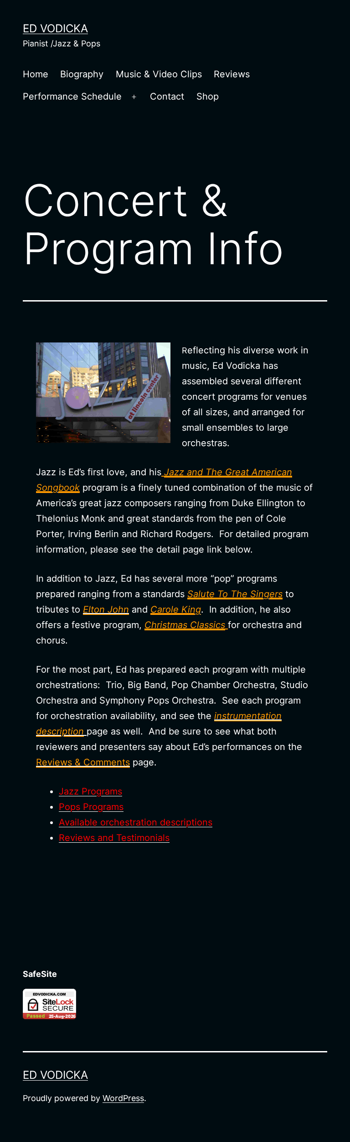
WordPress (123, 1098)
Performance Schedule (72, 96)
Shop (207, 96)
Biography (81, 74)
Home (35, 74)
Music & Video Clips (159, 74)
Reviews (232, 74)
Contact (167, 96)
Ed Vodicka (55, 28)
